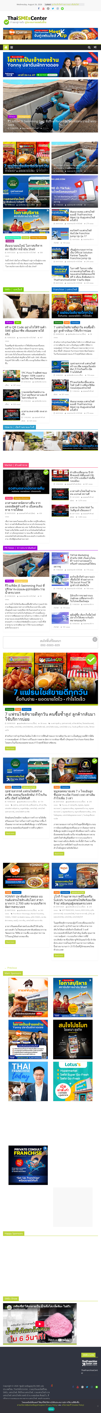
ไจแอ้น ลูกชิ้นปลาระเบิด (80, 727)
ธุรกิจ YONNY (35, 917)
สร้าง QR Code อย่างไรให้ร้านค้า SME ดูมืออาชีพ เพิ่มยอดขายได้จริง (25, 330)
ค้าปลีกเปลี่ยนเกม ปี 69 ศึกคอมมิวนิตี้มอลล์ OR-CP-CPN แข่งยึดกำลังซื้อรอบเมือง (82, 476)
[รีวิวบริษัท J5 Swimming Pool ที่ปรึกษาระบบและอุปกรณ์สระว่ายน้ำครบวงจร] (74, 143)
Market (9, 498)
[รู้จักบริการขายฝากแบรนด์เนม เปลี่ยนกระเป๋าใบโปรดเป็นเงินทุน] (60, 594)
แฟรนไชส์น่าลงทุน (52, 727)
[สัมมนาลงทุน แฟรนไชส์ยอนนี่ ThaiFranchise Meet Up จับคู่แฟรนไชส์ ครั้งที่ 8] (60, 210)
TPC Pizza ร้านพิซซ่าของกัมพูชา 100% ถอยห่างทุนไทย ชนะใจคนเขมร (34, 375)
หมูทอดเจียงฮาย (68, 812)
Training (10, 241)
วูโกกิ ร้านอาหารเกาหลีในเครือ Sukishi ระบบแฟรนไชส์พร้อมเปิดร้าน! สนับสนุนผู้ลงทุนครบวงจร (75, 899)
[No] (97, 1406)
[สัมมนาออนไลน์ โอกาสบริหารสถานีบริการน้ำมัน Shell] (26, 210)
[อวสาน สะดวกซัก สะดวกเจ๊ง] (11, 410)
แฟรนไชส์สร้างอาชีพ (22, 812)
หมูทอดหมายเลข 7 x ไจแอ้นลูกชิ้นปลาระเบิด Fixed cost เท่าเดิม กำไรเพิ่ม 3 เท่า (74, 794)
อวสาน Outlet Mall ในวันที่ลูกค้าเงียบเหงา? (82, 509)
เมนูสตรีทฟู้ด (24, 808)
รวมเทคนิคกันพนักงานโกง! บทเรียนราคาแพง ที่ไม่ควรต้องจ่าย (34, 394)
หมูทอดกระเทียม (68, 808)
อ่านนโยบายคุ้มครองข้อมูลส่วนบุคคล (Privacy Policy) (37, 1405)
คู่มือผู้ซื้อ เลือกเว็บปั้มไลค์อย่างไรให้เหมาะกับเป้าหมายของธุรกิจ (83, 617)
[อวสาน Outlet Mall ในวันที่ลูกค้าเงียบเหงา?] (60, 506)
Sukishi (77, 910)
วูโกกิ (90, 914)
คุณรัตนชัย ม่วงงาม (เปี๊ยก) (31, 128)
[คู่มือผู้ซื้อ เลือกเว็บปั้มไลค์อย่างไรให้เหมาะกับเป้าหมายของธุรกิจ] (60, 613)
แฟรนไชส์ (17, 727)
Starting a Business (38, 237)
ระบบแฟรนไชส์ (69, 914)
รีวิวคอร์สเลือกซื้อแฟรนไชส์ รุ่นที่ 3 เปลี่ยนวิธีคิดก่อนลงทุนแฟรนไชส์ (82, 385)
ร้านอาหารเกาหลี (81, 914)
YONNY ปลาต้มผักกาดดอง (20, 917)
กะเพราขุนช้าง (56, 723)
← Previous (10, 967)
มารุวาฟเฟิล (9, 727)
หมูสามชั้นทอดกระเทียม (83, 812)
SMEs (18, 322)
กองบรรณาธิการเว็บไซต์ (74, 171)
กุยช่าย (15, 805)
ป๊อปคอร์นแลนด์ (88, 723)
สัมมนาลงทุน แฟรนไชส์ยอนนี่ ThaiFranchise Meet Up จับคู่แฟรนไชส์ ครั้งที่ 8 (82, 216)
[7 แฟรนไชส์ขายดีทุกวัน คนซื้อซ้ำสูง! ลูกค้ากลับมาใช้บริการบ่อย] (26, 143)
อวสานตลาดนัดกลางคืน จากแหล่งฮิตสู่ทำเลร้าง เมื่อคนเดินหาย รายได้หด (23, 506)
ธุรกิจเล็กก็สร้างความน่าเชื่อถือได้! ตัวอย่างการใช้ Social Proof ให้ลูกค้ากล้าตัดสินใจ (82, 581)
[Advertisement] (73, 1207)
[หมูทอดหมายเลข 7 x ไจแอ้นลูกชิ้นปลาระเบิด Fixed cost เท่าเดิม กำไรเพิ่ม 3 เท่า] (75, 759)
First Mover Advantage (21, 914)
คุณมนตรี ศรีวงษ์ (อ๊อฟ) (27, 513)
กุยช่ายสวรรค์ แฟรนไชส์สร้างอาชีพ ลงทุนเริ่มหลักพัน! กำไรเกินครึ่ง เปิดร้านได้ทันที (52, 123)
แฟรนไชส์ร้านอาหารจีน (34, 920)
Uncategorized (21, 581)
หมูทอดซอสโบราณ (81, 808)
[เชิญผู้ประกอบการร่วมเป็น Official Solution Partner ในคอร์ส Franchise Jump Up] (60, 248)
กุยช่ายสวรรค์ (66, 723)
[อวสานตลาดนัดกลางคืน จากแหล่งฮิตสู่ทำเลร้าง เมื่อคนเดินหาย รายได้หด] (26, 471)
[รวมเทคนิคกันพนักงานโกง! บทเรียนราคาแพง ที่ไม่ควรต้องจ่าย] (11, 390)
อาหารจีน (22, 920)
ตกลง (51, 1409)
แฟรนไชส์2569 (27, 727)
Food (11, 116)
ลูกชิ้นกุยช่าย (33, 805)
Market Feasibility (37, 914)
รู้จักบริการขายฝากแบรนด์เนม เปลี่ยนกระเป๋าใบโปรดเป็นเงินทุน (82, 598)
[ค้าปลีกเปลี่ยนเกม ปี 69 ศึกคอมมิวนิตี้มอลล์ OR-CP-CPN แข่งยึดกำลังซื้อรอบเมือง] (60, 471)
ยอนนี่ (15, 920)
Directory (58, 322)
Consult (25, 237)
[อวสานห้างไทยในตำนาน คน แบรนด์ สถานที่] (60, 489)
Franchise (19, 116)
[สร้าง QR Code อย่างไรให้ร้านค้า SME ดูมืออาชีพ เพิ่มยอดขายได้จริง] (26, 295)
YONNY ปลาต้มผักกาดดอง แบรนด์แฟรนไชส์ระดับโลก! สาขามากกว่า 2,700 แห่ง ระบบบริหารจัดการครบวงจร (25, 901)
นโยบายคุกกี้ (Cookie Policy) (73, 1405)
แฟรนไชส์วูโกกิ (77, 917)
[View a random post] (95, 47)
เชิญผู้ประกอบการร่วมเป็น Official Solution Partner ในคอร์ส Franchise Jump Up (81, 254)
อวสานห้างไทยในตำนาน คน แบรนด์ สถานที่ (83, 492)
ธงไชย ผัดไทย (77, 723)
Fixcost (64, 805)
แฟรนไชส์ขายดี (39, 727)
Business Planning (13, 237)
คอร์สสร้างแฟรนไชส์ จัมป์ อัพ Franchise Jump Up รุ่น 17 (81, 233)
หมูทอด (80, 805)
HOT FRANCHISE (68, 910)
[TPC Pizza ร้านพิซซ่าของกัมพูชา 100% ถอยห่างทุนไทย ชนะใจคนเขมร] (11, 371)
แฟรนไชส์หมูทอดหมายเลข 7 (72, 815)
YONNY (7, 917)
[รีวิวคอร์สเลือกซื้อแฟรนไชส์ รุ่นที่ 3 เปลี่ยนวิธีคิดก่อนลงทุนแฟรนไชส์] (60, 381)
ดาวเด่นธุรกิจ (72, 805)
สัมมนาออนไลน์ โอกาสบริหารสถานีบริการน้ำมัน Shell (23, 247)
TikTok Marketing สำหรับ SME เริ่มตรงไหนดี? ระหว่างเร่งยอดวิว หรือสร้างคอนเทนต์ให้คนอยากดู (75, 199)
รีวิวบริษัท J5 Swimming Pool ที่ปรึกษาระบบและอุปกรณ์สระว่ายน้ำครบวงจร (76, 166)
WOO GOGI (85, 910)
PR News (9, 322)
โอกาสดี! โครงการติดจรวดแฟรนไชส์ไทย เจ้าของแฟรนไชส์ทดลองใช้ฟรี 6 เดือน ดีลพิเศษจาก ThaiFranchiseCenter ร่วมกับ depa (74, 274)
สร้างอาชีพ (42, 805)
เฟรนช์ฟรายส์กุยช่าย (12, 808)
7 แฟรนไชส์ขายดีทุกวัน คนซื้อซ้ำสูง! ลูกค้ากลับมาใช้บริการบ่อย (26, 166)
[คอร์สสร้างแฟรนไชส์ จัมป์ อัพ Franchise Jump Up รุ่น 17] (60, 229)
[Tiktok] (48, 8)
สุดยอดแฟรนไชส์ (32, 116)
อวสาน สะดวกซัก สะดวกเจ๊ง (34, 413)
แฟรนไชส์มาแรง (65, 727)
